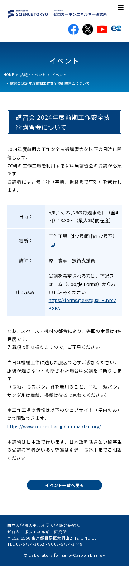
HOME (9, 74)
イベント (59, 74)
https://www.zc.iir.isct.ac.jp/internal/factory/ (54, 426)
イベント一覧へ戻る (64, 485)
